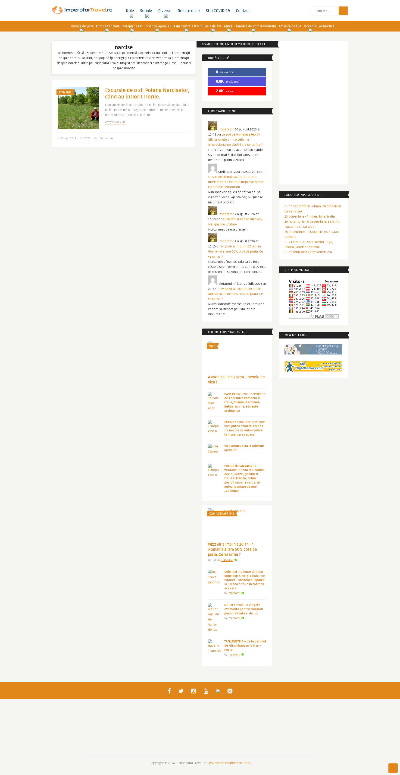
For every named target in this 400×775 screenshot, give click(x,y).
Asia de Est (213, 26)
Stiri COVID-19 (218, 11)
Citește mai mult (115, 122)
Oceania (310, 26)
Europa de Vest (82, 26)
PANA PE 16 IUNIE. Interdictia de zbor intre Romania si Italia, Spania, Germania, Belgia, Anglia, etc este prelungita (245, 402)
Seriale (146, 11)
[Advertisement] (123, 186)
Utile (130, 11)
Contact (243, 11)
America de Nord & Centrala (256, 26)
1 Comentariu (105, 138)
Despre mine (189, 11)
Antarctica (326, 26)
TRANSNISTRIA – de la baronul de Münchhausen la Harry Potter (245, 646)
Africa (228, 26)
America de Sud (290, 26)
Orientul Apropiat (158, 26)
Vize (212, 346)
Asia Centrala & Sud (188, 26)
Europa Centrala (108, 26)
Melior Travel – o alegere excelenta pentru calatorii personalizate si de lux (243, 609)
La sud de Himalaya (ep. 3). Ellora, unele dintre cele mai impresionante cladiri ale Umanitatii (235, 140)
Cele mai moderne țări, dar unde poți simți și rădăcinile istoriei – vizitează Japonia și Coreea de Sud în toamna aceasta (244, 580)
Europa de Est (133, 26)
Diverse (165, 11)
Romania (65, 92)
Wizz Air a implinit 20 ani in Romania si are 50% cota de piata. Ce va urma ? (235, 251)
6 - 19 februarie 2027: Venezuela (308, 252)
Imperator (226, 129)
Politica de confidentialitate (229, 763)
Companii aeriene (221, 514)
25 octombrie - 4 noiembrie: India (309, 216)
